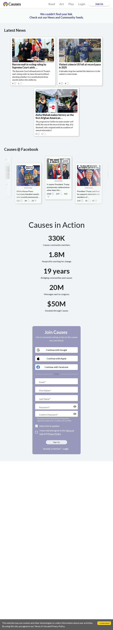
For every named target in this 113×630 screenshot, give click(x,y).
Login (65, 448)
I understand (104, 623)
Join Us (99, 4)
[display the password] (75, 406)
